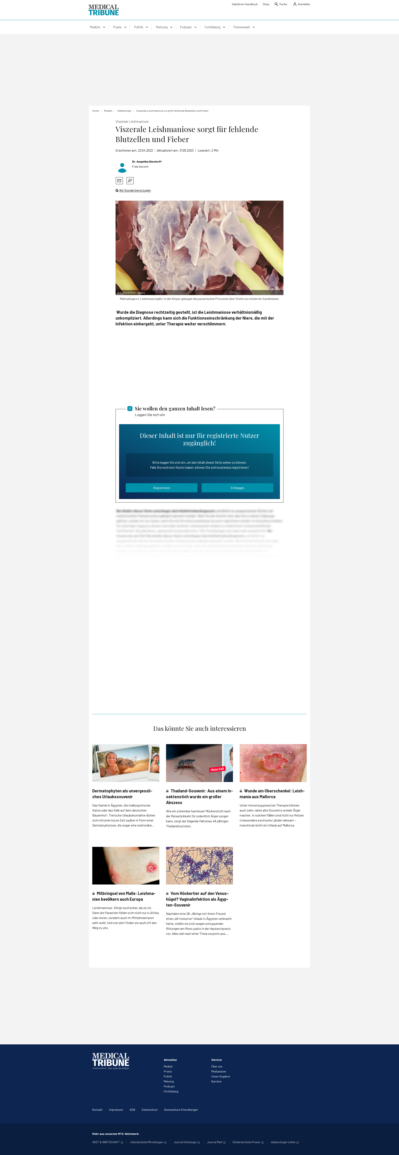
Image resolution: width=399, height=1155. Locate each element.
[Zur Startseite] (103, 10)
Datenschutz (150, 1109)
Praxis (168, 1071)
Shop (266, 4)
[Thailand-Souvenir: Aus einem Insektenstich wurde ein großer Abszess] (199, 763)
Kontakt (97, 1109)
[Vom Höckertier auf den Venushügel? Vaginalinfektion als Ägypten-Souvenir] (199, 866)
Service (216, 1059)
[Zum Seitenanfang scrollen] (392, 1148)
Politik (168, 1076)
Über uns (216, 1066)
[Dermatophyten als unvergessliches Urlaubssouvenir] (125, 763)
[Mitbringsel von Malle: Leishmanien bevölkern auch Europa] (125, 865)
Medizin (168, 1066)
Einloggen (237, 488)
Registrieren (161, 488)
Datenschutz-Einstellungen (181, 1109)
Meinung (169, 1081)
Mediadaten (218, 1071)
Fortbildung (171, 1091)
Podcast (169, 1086)
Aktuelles (170, 1059)
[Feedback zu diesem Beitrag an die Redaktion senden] (130, 180)
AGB (132, 1109)
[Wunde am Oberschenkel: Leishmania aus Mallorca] (273, 763)
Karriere (216, 1081)
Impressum (116, 1109)
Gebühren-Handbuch (245, 4)
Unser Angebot (220, 1076)
